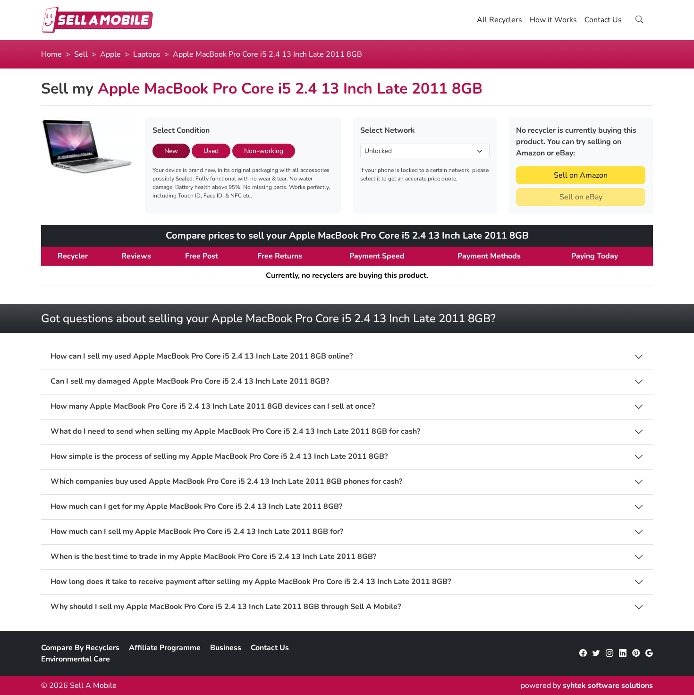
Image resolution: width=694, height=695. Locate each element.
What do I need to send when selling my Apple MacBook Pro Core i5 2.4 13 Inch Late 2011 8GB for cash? (235, 431)
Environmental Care (75, 659)
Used (211, 150)
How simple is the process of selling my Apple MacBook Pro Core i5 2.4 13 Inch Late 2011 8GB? (219, 456)
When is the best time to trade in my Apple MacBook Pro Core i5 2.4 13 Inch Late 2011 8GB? (213, 556)
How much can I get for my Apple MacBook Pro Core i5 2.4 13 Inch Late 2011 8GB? (196, 506)
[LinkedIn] (622, 653)
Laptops (147, 54)
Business (225, 648)
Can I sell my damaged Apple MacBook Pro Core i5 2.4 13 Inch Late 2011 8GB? (190, 381)
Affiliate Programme (165, 648)
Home (51, 54)
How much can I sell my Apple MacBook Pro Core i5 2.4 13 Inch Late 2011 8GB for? (197, 531)
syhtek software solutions (608, 685)
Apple (110, 54)
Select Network (387, 130)
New (171, 150)
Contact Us (603, 20)
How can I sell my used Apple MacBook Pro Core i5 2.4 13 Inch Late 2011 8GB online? (202, 356)
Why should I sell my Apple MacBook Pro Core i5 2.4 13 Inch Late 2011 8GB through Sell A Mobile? (226, 606)
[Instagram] (609, 653)
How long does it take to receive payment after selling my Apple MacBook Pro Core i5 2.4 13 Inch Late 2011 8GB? (251, 581)
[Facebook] (583, 653)
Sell (81, 54)
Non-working (263, 150)
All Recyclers (499, 20)
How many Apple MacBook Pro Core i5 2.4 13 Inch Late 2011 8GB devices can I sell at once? (213, 406)
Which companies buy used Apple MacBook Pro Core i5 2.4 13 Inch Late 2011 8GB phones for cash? (226, 481)
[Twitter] (596, 653)
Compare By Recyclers (80, 648)
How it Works (553, 20)
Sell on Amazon (581, 175)
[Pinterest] (636, 653)
